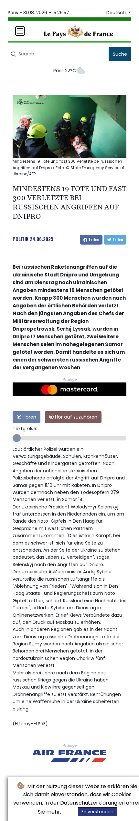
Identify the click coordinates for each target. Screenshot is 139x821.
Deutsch (116, 12)
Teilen (93, 239)
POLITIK (20, 238)
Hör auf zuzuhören (75, 417)
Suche (120, 54)
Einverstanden (97, 811)
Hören (28, 417)
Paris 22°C (64, 70)
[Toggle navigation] (20, 30)
